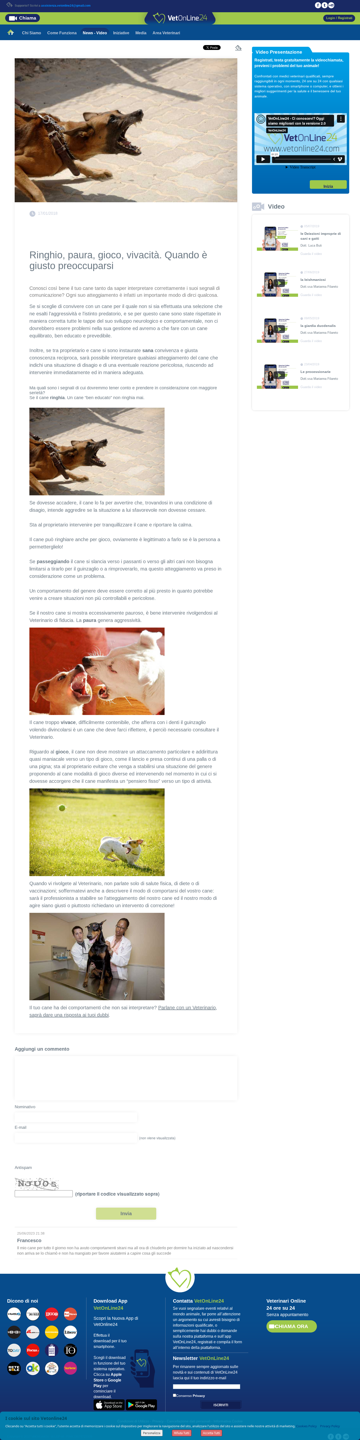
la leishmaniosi (313, 280)
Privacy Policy (330, 1426)
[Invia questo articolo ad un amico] (239, 48)
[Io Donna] (70, 1349)
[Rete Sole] (14, 1367)
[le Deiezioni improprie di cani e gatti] (277, 238)
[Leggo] (51, 1313)
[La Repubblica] (14, 1313)
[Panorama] (51, 1331)
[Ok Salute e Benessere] (32, 1367)
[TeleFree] (51, 1367)
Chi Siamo (31, 33)
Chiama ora (291, 1326)
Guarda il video (311, 254)
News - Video (95, 33)
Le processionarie (315, 372)
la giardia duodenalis (318, 326)
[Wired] (14, 1331)
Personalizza (151, 1433)
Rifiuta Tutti (181, 1433)
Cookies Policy (306, 1426)
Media (140, 33)
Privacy (199, 1396)
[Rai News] (70, 1313)
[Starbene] (70, 1367)
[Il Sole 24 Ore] (32, 1313)
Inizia (328, 186)
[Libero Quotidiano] (70, 1331)
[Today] (14, 1349)
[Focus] (32, 1349)
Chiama (27, 18)
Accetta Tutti (211, 1433)
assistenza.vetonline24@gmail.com (66, 5)
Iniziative (121, 33)
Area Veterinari (166, 33)
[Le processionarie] (277, 376)
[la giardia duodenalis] (277, 330)
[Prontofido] (51, 1349)
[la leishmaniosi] (277, 284)
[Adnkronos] (32, 1331)
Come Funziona (62, 33)
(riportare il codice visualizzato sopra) (116, 1194)
